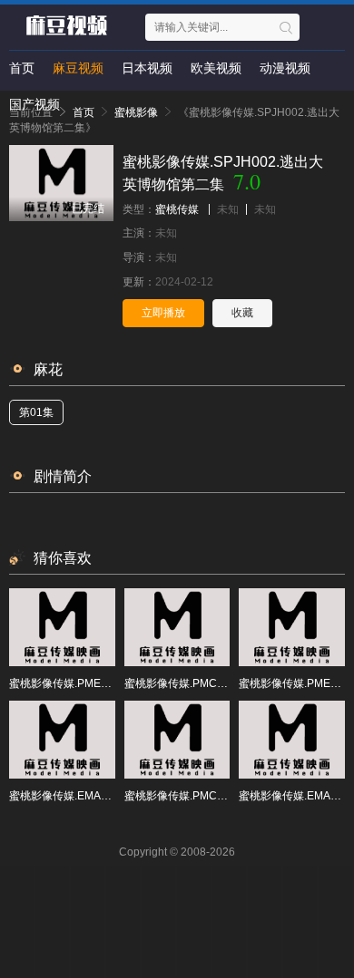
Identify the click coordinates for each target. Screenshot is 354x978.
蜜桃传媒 (177, 209)
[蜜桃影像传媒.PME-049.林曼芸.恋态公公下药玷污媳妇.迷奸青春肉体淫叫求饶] (292, 627)
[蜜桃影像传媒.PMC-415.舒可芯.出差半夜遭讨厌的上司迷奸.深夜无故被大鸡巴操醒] (177, 740)
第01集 (36, 412)
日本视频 (147, 68)
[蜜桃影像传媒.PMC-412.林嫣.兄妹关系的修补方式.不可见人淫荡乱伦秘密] (177, 627)
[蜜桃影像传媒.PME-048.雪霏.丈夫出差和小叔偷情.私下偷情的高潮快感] (62, 627)
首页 (21, 68)
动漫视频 (285, 68)
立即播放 (163, 312)
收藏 (242, 312)
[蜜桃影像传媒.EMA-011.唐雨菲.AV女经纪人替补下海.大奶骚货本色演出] (62, 740)
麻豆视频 (78, 68)
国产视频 (34, 104)
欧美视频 (216, 68)
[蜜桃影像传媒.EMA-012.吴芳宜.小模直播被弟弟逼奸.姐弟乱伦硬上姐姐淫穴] (292, 740)
